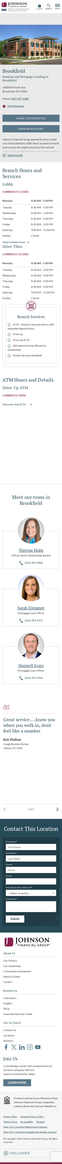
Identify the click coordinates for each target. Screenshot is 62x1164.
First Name (11, 842)
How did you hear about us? (18, 887)
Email (8, 876)
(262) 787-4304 (34, 562)
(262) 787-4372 (34, 620)
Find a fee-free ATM (14, 404)
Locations (8, 1035)
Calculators (9, 998)
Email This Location (31, 118)
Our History (10, 960)
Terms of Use (10, 1121)
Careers (7, 981)
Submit (15, 919)
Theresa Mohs (31, 550)
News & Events (11, 976)
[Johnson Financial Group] (15, 4)
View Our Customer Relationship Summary (25, 1126)
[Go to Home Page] (31, 942)
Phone (9, 864)
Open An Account (31, 128)
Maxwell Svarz (31, 665)
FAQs (6, 1008)
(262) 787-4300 (20, 98)
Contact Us (9, 1030)
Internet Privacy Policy (32, 1116)
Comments (11, 899)
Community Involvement (17, 971)
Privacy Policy (10, 1116)
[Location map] (31, 444)
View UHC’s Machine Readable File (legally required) (30, 1132)
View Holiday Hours (13, 242)
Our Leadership (12, 965)
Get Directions (15, 105)
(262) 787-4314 (34, 677)
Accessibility (26, 1121)
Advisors (8, 1040)
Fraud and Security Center (18, 1013)
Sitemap (40, 1121)
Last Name (11, 853)
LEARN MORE (19, 1082)
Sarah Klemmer (31, 607)
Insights (7, 1003)
